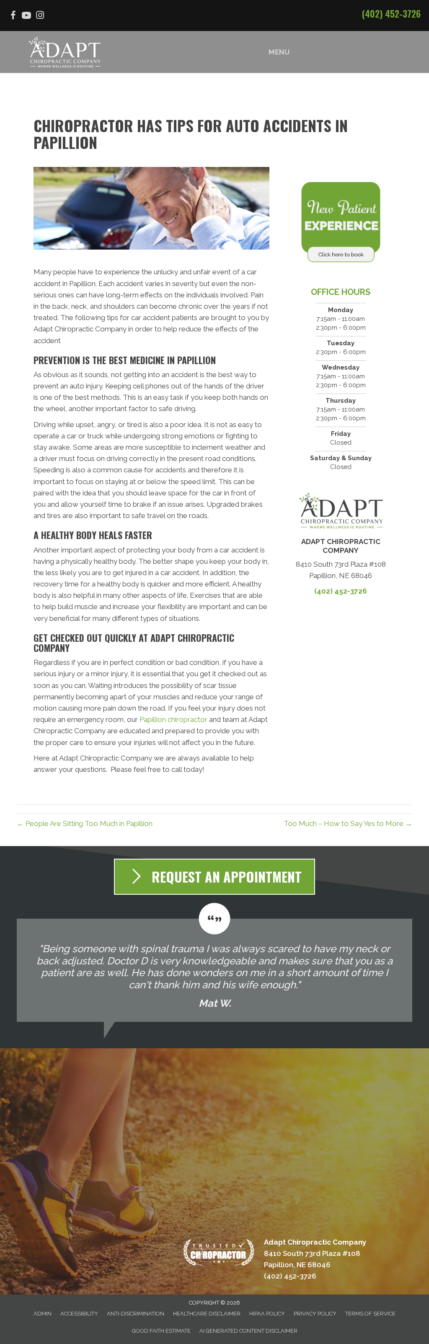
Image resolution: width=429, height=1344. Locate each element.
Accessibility (79, 1313)
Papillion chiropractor (172, 719)
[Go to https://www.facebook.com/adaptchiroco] (13, 16)
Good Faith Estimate (161, 1331)
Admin (43, 1313)
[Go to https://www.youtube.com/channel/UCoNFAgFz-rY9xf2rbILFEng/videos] (26, 16)
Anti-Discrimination (135, 1313)
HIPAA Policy (267, 1313)
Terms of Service (370, 1313)
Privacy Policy (315, 1313)
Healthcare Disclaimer (206, 1313)
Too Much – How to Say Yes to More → (348, 823)
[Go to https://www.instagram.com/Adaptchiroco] (39, 16)
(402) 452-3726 (391, 13)
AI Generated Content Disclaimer (248, 1331)
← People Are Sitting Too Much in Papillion (84, 823)
